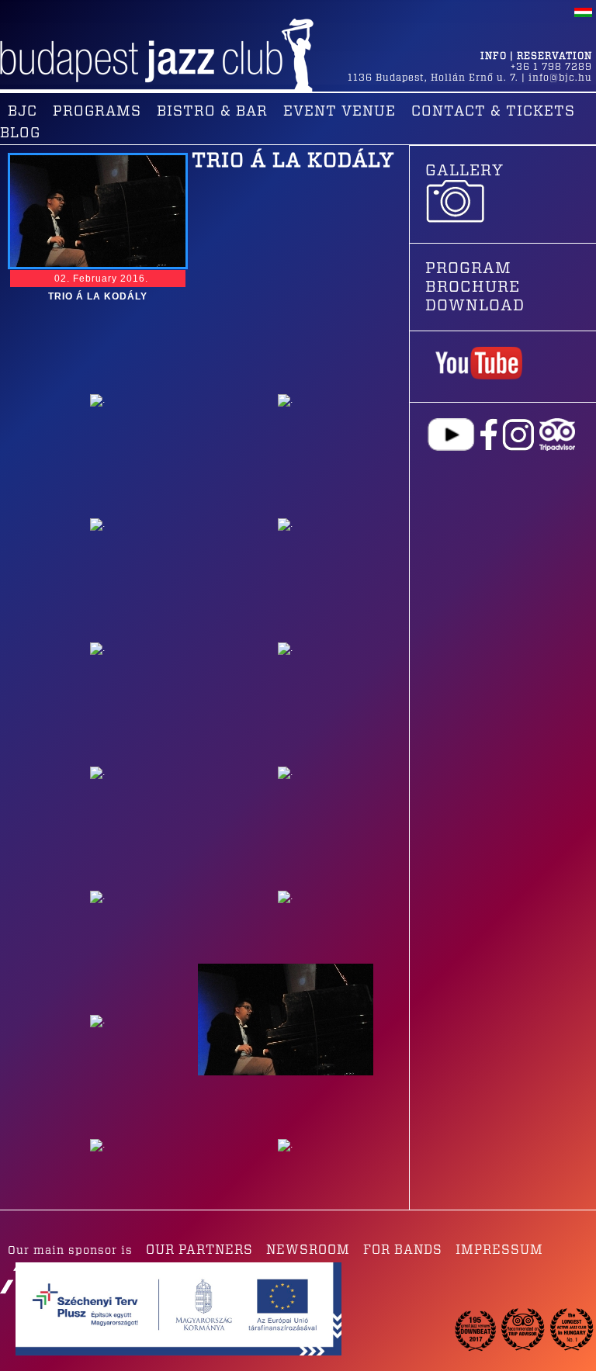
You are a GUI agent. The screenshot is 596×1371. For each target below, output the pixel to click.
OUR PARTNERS (199, 1250)
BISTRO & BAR (212, 112)
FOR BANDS (402, 1250)
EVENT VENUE (339, 112)
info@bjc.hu (560, 77)
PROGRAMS (97, 112)
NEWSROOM (308, 1250)
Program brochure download (475, 287)
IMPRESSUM (499, 1250)
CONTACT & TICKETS (493, 112)
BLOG (20, 133)
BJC (22, 112)
